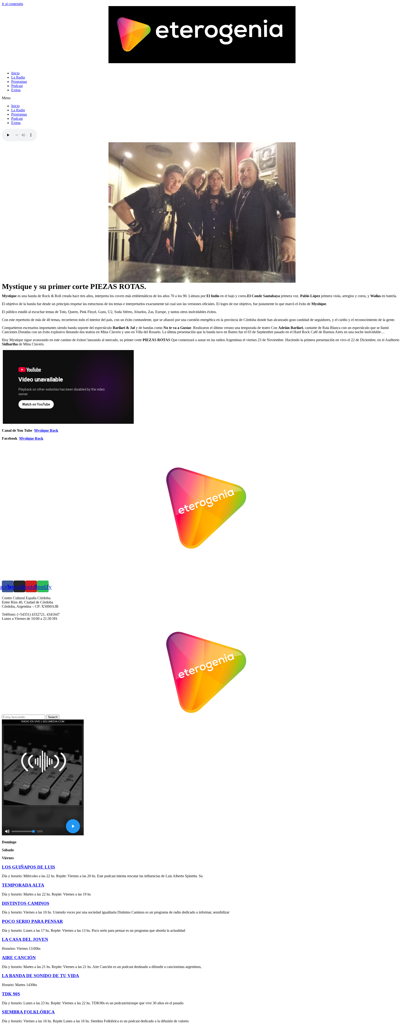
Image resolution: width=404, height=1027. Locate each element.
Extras (16, 90)
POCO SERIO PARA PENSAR (32, 921)
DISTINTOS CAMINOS (25, 903)
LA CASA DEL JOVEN (25, 939)
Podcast (17, 86)
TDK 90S (11, 993)
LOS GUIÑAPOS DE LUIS (28, 867)
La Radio (18, 77)
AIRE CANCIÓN (19, 957)
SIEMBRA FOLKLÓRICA (28, 1011)
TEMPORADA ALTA (23, 885)
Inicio (15, 73)
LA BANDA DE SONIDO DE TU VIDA (40, 975)
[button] (202, 98)
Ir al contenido (12, 4)
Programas (19, 82)
